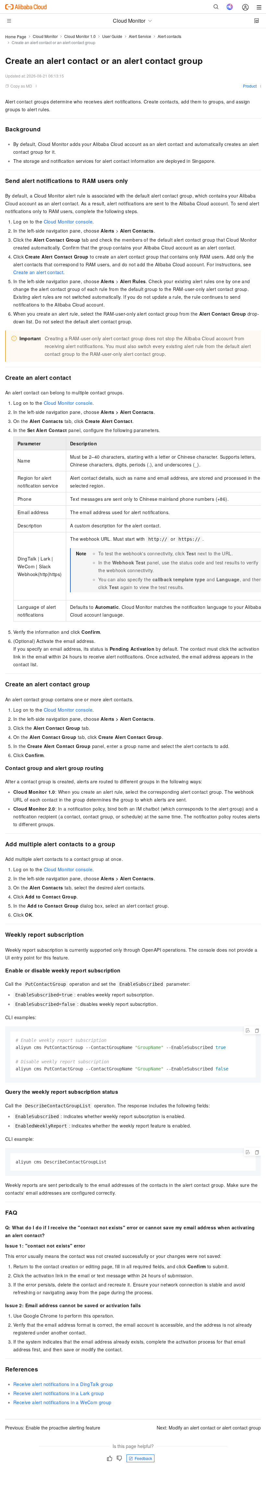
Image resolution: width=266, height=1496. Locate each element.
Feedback (143, 1458)
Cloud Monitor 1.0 (80, 36)
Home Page (15, 36)
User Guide (112, 36)
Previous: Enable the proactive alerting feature (52, 1427)
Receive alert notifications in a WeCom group (62, 1402)
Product (250, 86)
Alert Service (140, 36)
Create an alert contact (38, 272)
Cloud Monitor (45, 36)
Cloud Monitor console (68, 221)
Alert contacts (169, 36)
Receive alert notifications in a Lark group (58, 1393)
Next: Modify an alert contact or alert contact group (209, 1427)
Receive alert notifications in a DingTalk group (63, 1384)
